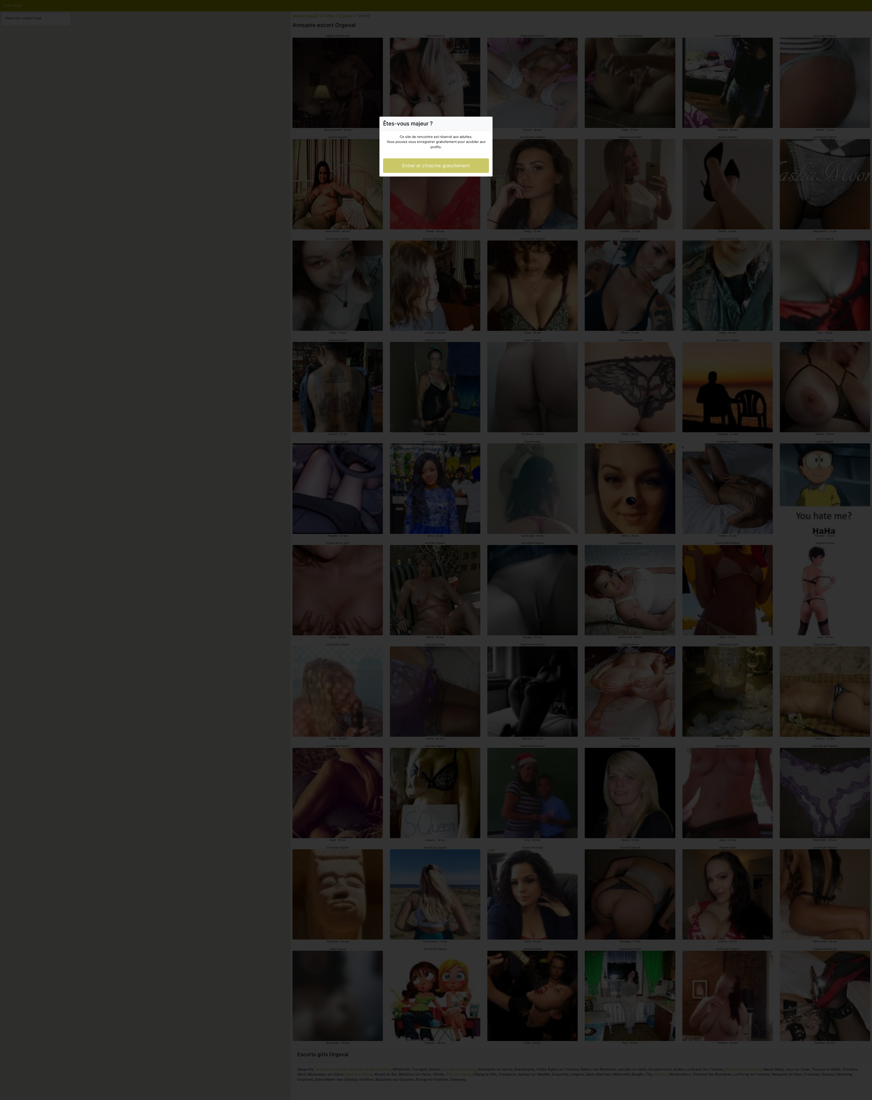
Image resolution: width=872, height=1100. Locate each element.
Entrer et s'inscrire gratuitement (436, 165)
